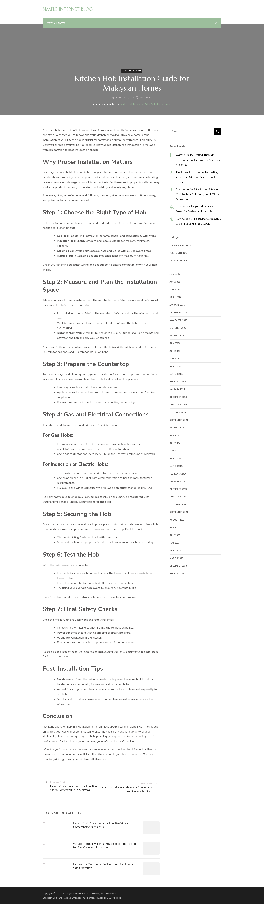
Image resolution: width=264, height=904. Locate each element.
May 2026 (175, 289)
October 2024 (178, 412)
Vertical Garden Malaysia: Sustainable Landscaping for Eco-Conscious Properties (104, 845)
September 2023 (179, 512)
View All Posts (56, 23)
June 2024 (175, 443)
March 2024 (176, 466)
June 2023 (175, 535)
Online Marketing (180, 245)
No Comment (145, 97)
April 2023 (175, 550)
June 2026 (175, 281)
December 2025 (178, 312)
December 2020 (178, 565)
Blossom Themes (84, 898)
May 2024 (175, 450)
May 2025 (175, 358)
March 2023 (176, 558)
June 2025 (175, 351)
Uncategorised (132, 70)
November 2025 (178, 320)
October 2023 (178, 504)
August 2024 (177, 427)
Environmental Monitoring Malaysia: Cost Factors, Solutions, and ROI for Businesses (198, 194)
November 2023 (178, 496)
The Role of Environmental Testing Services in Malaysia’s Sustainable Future (197, 177)
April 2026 (175, 297)
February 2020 (178, 573)
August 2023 (177, 519)
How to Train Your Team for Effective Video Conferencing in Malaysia (100, 824)
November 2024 (178, 404)
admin (118, 97)
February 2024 (178, 473)
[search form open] (216, 23)
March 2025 (176, 374)
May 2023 (175, 542)
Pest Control (178, 253)
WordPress (115, 898)
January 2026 (177, 304)
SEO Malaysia (108, 893)
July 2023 (175, 527)
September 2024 (179, 420)
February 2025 (178, 381)
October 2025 (178, 328)
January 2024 (177, 481)
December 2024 (178, 397)
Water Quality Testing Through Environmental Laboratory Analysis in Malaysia (198, 160)
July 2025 (175, 343)
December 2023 (178, 489)
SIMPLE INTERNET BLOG (68, 9)
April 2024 (175, 458)
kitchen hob (64, 726)
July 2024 (175, 435)
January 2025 (177, 389)
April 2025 (175, 366)
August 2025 (177, 335)
